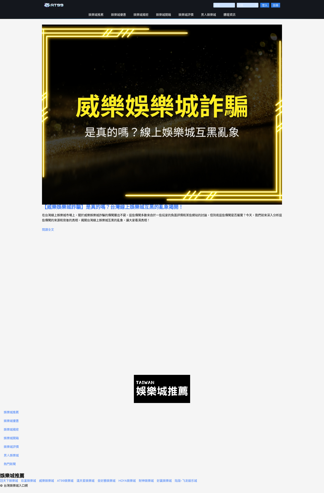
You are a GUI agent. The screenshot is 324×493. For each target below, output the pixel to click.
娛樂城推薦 (96, 15)
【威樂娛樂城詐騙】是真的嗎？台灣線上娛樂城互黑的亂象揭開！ (112, 207)
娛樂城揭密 (141, 15)
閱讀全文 (48, 229)
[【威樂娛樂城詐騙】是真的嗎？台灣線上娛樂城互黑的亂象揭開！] (162, 115)
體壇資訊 (230, 15)
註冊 (275, 5)
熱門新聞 (10, 464)
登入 (264, 5)
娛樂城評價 (186, 15)
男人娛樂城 (208, 15)
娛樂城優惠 (118, 15)
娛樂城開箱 (163, 15)
